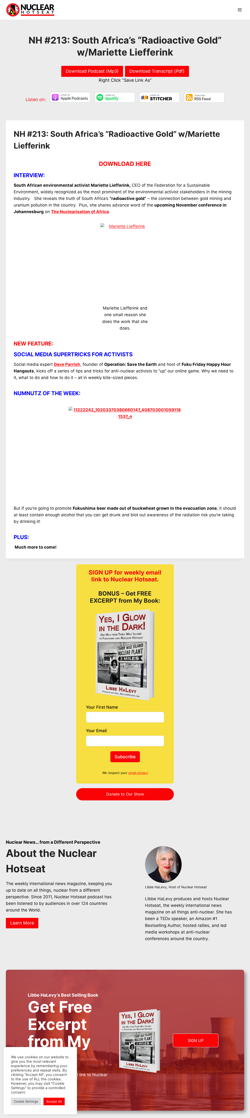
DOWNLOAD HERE (125, 163)
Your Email (96, 730)
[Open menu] (239, 9)
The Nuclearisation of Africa (80, 211)
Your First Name (102, 707)
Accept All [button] (54, 1101)
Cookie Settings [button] (26, 1101)
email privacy (138, 773)
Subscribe (125, 756)
